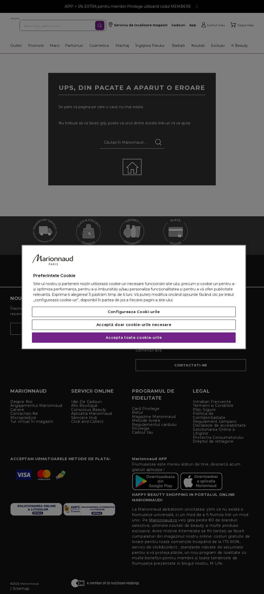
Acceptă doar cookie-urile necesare (133, 324)
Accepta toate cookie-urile (134, 337)
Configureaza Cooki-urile (134, 311)
